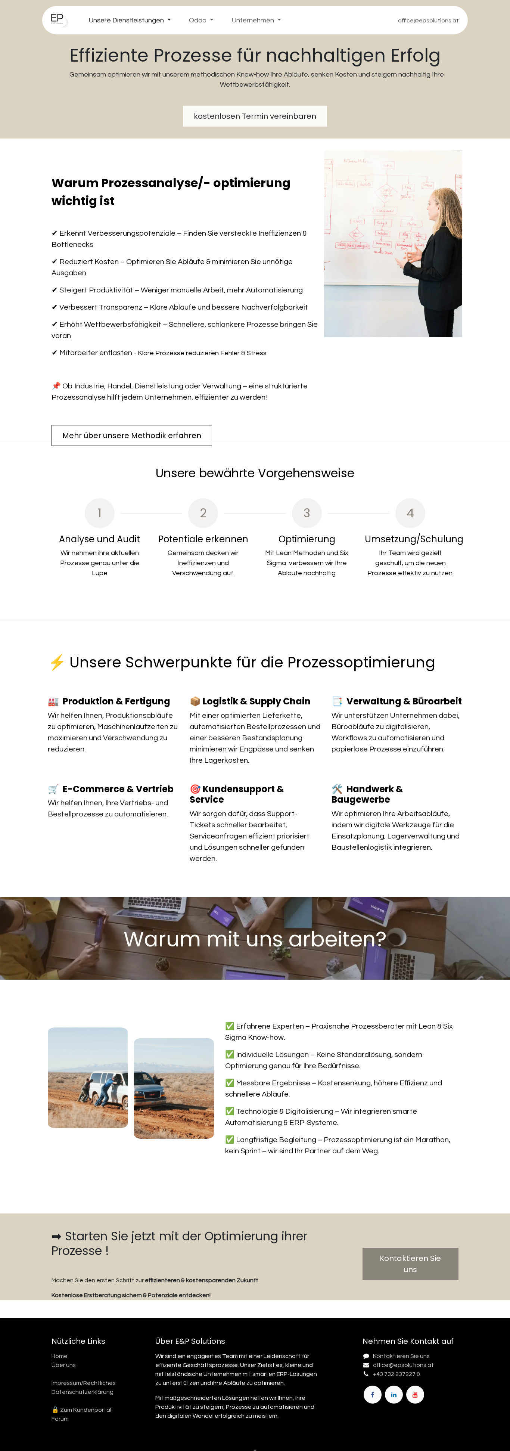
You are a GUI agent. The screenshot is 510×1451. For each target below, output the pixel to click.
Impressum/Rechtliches (84, 1383)
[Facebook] (373, 1395)
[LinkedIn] (394, 1395)
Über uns (64, 1365)
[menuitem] (130, 20)
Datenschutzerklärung (82, 1392)
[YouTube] (415, 1395)
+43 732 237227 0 (396, 1374)
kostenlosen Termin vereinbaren (255, 116)
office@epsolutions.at (403, 1365)
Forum (60, 1419)
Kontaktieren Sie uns (401, 1356)
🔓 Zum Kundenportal (81, 1410)
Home (60, 1356)
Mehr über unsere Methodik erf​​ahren (131, 435)
